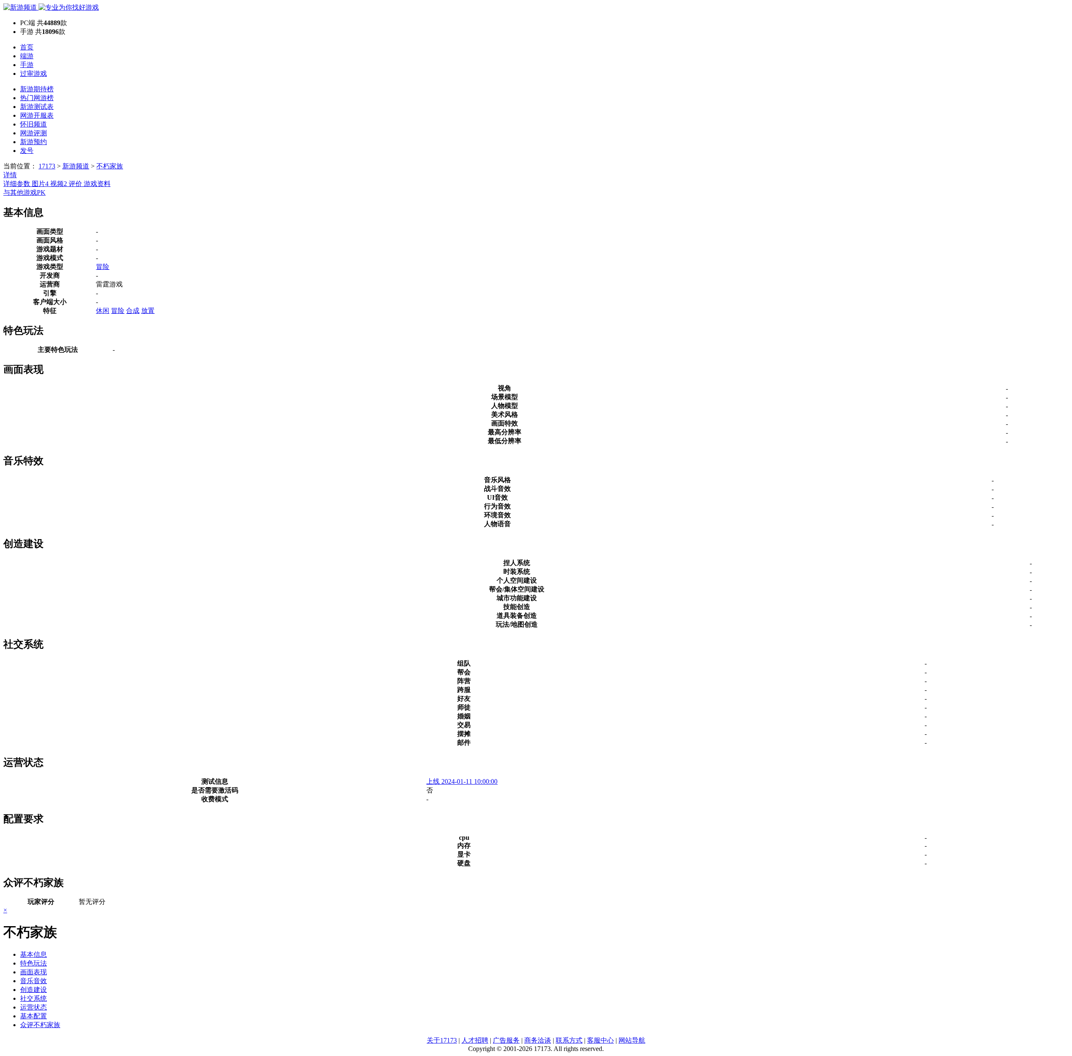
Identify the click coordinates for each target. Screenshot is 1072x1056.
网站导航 (631, 1040)
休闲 (102, 310)
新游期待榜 (37, 89)
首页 (27, 47)
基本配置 (33, 1016)
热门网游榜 (37, 97)
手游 (27, 64)
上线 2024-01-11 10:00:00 (461, 781)
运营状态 (33, 1007)
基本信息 (33, 954)
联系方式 (569, 1040)
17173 (47, 166)
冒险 (102, 266)
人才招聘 (474, 1040)
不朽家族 (109, 166)
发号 (27, 150)
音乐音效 (33, 980)
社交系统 (33, 998)
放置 (148, 310)
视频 (58, 183)
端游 (27, 55)
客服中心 (600, 1040)
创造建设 (33, 989)
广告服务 (506, 1040)
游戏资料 (97, 183)
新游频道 (75, 166)
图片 (40, 183)
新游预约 (33, 141)
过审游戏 (33, 73)
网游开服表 (37, 115)
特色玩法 (33, 963)
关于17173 (442, 1040)
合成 (132, 310)
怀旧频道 (33, 124)
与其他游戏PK (24, 192)
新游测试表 (37, 106)
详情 (10, 174)
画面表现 (33, 972)
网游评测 (33, 133)
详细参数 (17, 183)
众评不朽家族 (40, 1024)
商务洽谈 (537, 1040)
